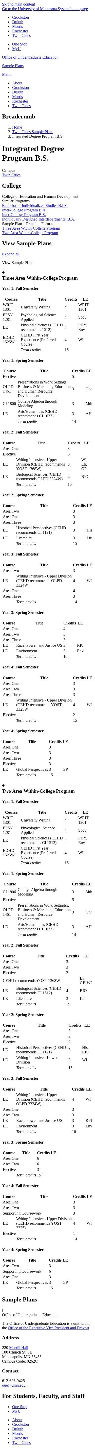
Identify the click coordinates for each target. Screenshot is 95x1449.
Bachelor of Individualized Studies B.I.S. (35, 205)
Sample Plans (13, 66)
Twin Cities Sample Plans (32, 132)
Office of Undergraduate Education (30, 57)
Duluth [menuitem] (17, 92)
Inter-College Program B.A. (24, 210)
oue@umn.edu (14, 1385)
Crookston (20, 17)
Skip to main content (18, 4)
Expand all (10, 254)
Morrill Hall (18, 1347)
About (17, 1420)
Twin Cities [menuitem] (21, 106)
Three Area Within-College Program (31, 228)
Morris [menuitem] (17, 96)
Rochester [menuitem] (20, 101)
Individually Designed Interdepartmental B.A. (38, 219)
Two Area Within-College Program (30, 233)
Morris (17, 26)
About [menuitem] (17, 83)
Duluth (17, 22)
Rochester (20, 31)
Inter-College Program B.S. (24, 214)
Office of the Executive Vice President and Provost (48, 1328)
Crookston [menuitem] (20, 87)
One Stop (19, 44)
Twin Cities (21, 35)
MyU (16, 48)
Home (17, 127)
